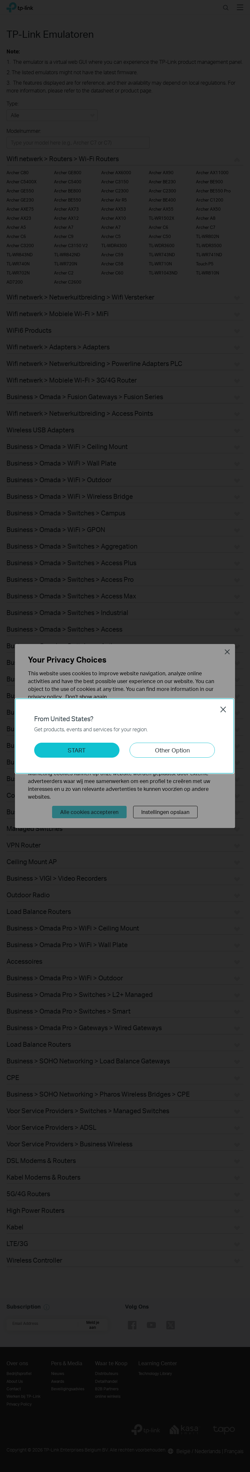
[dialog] (125, 736)
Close (223, 709)
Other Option (172, 750)
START (77, 750)
